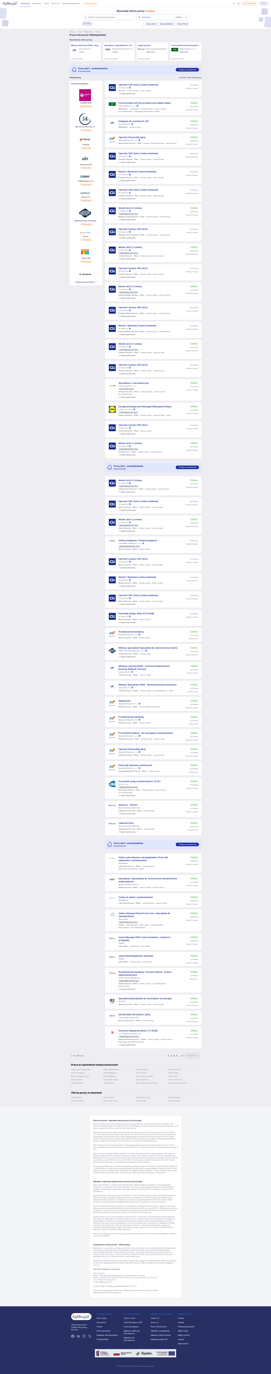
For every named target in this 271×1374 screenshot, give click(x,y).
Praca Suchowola (175, 1080)
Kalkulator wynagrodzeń (71, 3)
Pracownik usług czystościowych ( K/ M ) (140, 781)
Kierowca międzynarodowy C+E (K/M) (138, 1030)
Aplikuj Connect (184, 1335)
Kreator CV (55, 3)
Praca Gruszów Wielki (144, 1076)
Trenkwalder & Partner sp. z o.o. (130, 543)
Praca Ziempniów (78, 1073)
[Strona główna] (10, 3)
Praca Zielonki (141, 1073)
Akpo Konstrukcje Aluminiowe (129, 808)
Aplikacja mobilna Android (161, 1335)
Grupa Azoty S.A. (125, 124)
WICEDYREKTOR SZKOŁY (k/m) (134, 1014)
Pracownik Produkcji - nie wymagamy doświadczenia (146, 733)
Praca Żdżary (173, 1073)
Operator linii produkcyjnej (132, 137)
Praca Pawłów (76, 1080)
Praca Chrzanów (77, 1101)
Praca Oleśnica (77, 1083)
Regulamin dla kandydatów (107, 1335)
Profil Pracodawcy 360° (133, 1322)
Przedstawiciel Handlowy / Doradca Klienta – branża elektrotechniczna (145, 973)
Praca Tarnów (109, 1097)
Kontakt (181, 1322)
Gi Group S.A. (123, 88)
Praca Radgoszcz (110, 1073)
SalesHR (121, 943)
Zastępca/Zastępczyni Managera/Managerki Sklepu (145, 406)
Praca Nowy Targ (110, 1101)
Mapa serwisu (183, 1344)
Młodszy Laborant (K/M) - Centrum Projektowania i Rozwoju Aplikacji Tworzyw (144, 667)
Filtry (88, 23)
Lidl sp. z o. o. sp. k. (126, 409)
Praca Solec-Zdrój (111, 1080)
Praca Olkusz (141, 1101)
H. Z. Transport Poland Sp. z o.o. (130, 1033)
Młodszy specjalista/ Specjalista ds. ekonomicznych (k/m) (148, 648)
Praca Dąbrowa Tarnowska (146, 1083)
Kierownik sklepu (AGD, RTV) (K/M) (136, 613)
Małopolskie (88, 32)
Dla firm (264, 3)
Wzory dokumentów (159, 1327)
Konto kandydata (249, 3)
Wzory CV (155, 1322)
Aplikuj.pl (72, 32)
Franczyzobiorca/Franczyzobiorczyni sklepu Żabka (185, 45)
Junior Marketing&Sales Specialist (136, 956)
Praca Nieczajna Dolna (80, 1076)
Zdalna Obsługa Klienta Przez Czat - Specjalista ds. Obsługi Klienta (145, 915)
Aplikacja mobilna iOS (159, 1339)
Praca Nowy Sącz (143, 1097)
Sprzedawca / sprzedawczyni (134, 383)
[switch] (187, 70)
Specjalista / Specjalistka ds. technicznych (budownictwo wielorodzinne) (118, 45)
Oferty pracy (25, 3)
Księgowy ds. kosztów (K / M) (134, 121)
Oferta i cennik (129, 1318)
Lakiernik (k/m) (144, 45)
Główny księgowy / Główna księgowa (138, 540)
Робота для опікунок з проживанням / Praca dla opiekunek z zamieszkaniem (143, 859)
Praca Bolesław (110, 1076)
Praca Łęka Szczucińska (80, 1069)
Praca (80, 32)
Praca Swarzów (142, 1080)
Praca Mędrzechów (111, 1069)
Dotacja (181, 1339)
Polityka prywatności (186, 1327)
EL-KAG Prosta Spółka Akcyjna (129, 978)
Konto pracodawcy (131, 1327)
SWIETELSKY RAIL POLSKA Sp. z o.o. (131, 651)
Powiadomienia (102, 1339)
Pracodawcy (36, 3)
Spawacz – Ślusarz (128, 805)
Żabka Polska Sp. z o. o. (127, 106)
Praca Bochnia (174, 1101)
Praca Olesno (109, 1083)
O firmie (181, 1318)
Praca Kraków (76, 1097)
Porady (46, 3)
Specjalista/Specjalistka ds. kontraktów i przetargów (145, 998)
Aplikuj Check (183, 1331)
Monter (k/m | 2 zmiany (130, 208)
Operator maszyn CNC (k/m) (133, 229)
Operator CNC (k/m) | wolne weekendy (138, 84)
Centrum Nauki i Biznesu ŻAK (129, 1017)
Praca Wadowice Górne (177, 1083)
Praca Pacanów (142, 1069)
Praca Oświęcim (174, 1097)
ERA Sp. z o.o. (124, 784)
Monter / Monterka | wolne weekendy (137, 171)
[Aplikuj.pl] (81, 1316)
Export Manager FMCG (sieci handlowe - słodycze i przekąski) (145, 938)
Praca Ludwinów (174, 1069)
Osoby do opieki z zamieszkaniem (136, 897)
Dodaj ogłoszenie (90, 3)
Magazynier (125, 701)
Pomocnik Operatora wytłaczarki (135, 765)
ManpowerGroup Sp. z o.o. (128, 140)
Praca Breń (172, 1076)
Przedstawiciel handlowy (131, 631)
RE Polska (122, 1001)
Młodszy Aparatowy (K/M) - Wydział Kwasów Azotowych (85, 45)
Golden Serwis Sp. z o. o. (127, 386)
